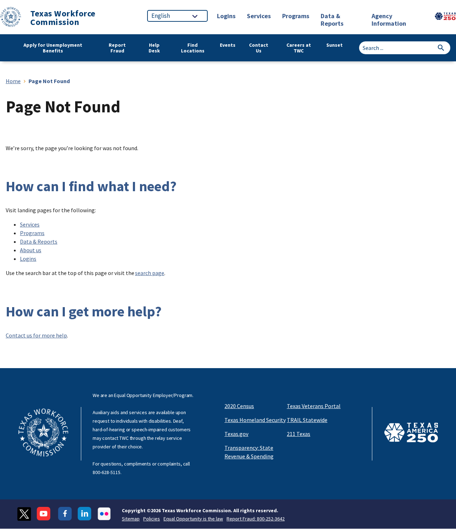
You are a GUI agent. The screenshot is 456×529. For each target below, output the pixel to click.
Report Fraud (117, 48)
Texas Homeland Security (255, 419)
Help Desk (154, 48)
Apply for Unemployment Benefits (53, 48)
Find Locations (192, 48)
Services (30, 224)
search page (149, 272)
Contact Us (258, 48)
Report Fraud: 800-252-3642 (256, 518)
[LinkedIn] (85, 514)
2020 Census (239, 406)
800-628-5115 (106, 472)
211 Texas (298, 433)
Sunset (334, 45)
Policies (151, 518)
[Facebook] (65, 514)
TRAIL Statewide (307, 419)
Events (227, 45)
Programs (32, 232)
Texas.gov (236, 433)
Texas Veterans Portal (314, 406)
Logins (28, 258)
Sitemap (131, 518)
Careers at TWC (298, 48)
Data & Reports (38, 241)
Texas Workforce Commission (62, 17)
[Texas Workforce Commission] (10, 18)
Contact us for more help (36, 335)
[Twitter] (24, 514)
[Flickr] (104, 514)
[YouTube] (44, 514)
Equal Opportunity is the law (193, 518)
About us (30, 250)
